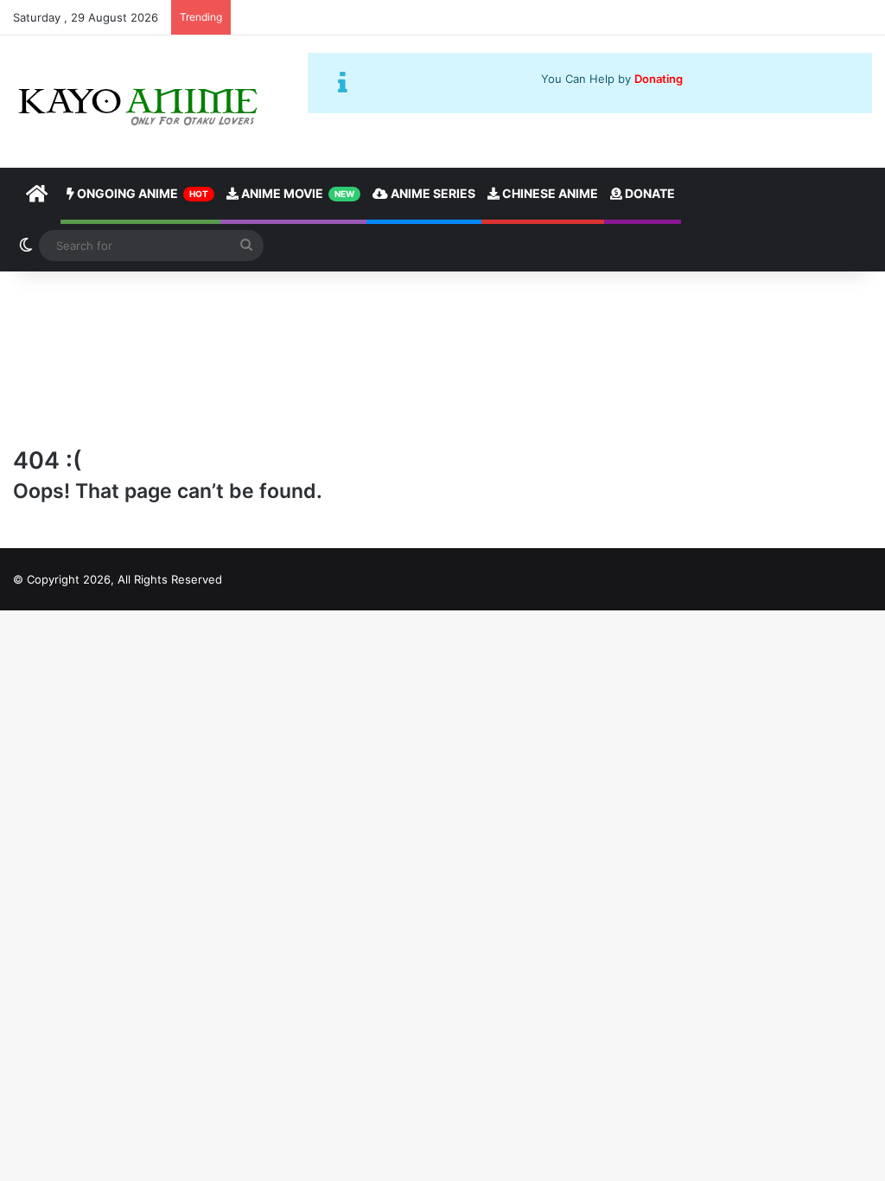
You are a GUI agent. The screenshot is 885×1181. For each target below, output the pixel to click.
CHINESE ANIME (549, 193)
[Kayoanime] (139, 101)
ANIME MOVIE (296, 193)
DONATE (648, 193)
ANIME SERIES (431, 193)
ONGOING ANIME (141, 193)
